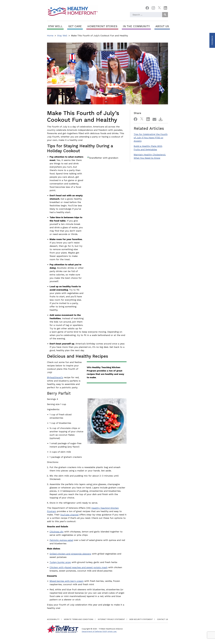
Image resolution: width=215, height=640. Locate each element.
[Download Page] (159, 118)
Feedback (212, 40)
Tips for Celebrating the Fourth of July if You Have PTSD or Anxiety (151, 137)
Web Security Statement (141, 619)
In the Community (136, 26)
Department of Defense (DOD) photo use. (99, 631)
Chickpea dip (56, 531)
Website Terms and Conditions (78, 619)
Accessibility (53, 619)
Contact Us (162, 619)
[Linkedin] (165, 8)
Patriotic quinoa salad (61, 540)
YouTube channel (69, 514)
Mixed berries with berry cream (67, 581)
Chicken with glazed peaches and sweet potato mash (79, 567)
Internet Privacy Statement (111, 619)
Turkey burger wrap (60, 562)
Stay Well (55, 26)
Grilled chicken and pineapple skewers (70, 553)
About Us (162, 26)
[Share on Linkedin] (147, 118)
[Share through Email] (153, 118)
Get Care (75, 26)
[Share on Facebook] (134, 118)
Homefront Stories (102, 26)
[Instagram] (153, 8)
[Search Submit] (165, 14)
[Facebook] (147, 8)
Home (50, 35)
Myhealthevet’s (55, 377)
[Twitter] (159, 8)
